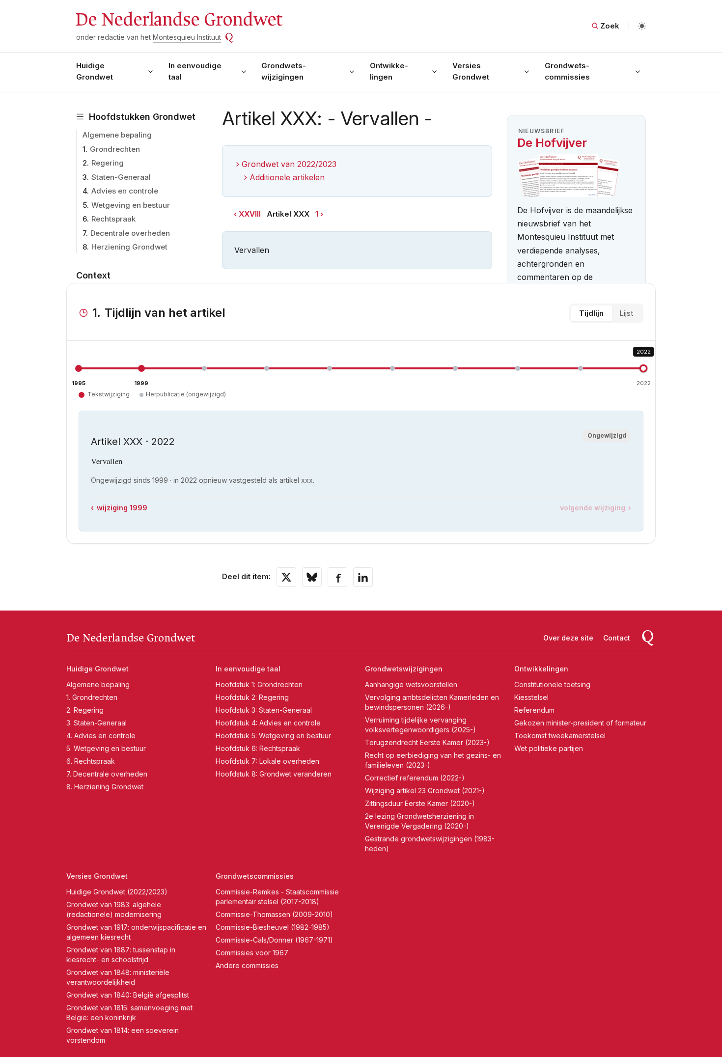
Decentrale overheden (130, 233)
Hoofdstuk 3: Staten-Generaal (264, 710)
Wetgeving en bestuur (130, 205)
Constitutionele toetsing (552, 684)
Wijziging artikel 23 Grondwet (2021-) (425, 790)
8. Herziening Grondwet (104, 786)
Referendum (534, 710)
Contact (616, 638)
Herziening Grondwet (129, 246)
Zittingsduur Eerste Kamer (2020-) (420, 803)
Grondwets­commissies (567, 71)
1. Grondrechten (91, 697)
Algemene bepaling (117, 134)
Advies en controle (124, 190)
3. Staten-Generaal (96, 723)
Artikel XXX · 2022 (133, 441)
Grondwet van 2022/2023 (289, 164)
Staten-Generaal (121, 177)
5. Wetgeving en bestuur (106, 748)
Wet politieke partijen (548, 748)
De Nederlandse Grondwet (178, 19)
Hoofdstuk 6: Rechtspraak (258, 748)
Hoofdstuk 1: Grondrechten (259, 684)
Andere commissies (247, 965)
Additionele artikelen (287, 177)
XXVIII (250, 214)
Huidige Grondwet (94, 71)
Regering (107, 162)
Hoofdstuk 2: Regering (252, 697)
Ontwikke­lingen (389, 71)
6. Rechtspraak (90, 761)
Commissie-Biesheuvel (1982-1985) (273, 927)
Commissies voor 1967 (252, 952)
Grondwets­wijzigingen (283, 71)
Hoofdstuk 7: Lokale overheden (267, 761)
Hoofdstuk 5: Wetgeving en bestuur (273, 735)
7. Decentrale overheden (106, 774)
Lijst (626, 313)
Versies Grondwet (470, 71)
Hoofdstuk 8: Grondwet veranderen (274, 774)
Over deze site (568, 638)
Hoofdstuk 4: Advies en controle (268, 723)
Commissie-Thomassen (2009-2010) (274, 914)
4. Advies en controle (101, 735)
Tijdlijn (591, 313)
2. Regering (85, 710)
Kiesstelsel (531, 697)
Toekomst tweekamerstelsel (560, 735)
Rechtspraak (113, 218)
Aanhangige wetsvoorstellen (411, 684)
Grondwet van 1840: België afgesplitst (127, 995)
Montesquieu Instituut (187, 37)
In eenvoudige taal (195, 71)
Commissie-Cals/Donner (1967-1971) (274, 940)
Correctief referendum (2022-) (415, 778)
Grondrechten (115, 149)
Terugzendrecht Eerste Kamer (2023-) (427, 742)
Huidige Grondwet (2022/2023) (116, 892)
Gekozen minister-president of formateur (580, 723)
